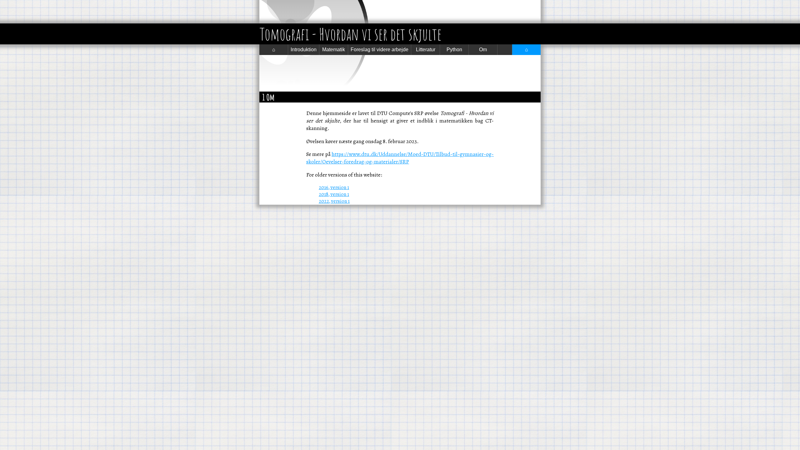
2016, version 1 (334, 187)
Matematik (333, 49)
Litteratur (425, 49)
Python (454, 49)
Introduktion (304, 49)
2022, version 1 (334, 201)
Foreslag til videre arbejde (379, 49)
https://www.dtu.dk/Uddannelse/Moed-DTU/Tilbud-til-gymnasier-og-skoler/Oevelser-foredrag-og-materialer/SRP (400, 157)
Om (483, 49)
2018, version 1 (334, 194)
